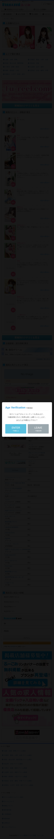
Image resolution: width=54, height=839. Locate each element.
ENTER (16, 429)
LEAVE (38, 429)
